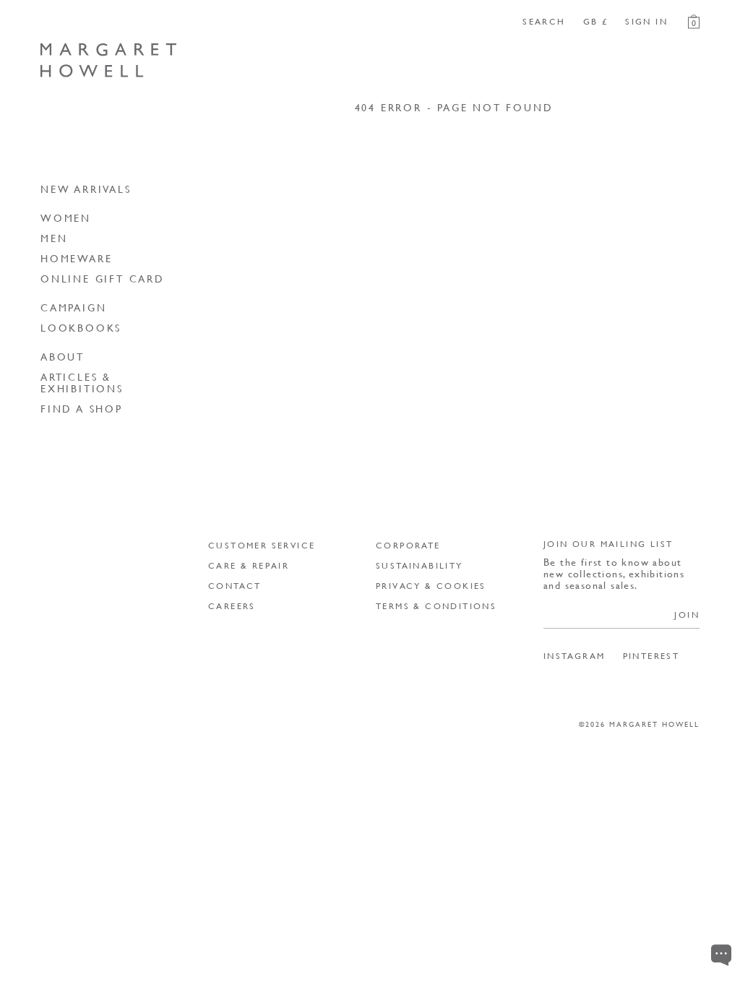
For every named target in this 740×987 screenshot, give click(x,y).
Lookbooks (80, 327)
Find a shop (81, 408)
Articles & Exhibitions (82, 382)
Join (687, 614)
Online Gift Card (102, 278)
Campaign (73, 307)
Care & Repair (248, 565)
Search (543, 21)
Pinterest (651, 656)
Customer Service (261, 545)
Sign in (646, 21)
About (62, 356)
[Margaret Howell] (108, 60)
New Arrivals (86, 188)
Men (53, 237)
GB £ (595, 21)
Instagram (574, 656)
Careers (232, 605)
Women (65, 217)
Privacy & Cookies (431, 585)
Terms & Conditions (436, 605)
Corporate (408, 545)
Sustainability (419, 565)
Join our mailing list (608, 543)
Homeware (76, 258)
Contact (235, 585)
